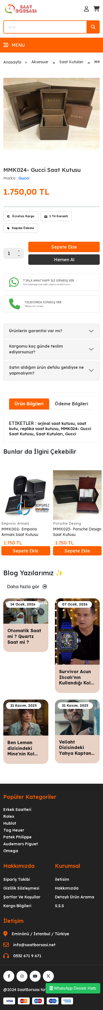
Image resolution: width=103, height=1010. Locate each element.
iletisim (62, 879)
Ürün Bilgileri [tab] (29, 403)
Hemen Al (64, 259)
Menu (18, 45)
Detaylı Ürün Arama (74, 897)
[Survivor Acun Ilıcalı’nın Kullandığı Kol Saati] (77, 631)
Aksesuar (39, 61)
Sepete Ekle (64, 247)
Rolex (8, 816)
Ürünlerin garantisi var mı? (35, 330)
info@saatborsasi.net (34, 944)
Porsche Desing (67, 523)
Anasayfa (12, 62)
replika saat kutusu (39, 428)
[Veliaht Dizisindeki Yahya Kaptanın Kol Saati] (77, 716)
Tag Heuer (13, 830)
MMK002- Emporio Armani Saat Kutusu (19, 532)
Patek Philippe (17, 837)
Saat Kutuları (71, 61)
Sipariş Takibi (16, 879)
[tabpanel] (51, 425)
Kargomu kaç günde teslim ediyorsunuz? (36, 349)
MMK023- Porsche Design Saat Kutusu (77, 532)
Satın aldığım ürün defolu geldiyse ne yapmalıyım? (46, 370)
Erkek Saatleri (17, 809)
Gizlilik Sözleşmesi (21, 888)
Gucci (23, 178)
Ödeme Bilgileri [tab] (71, 403)
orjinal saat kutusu (56, 423)
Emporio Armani (15, 523)
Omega (10, 850)
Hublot (9, 823)
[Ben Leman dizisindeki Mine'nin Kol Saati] (25, 717)
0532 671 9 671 (27, 955)
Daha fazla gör (23, 586)
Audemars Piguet (20, 843)
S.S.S (59, 905)
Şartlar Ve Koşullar (21, 897)
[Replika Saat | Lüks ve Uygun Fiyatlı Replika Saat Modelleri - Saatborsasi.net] (21, 8)
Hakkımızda (67, 888)
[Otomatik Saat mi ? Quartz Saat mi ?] (25, 610)
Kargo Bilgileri (17, 905)
